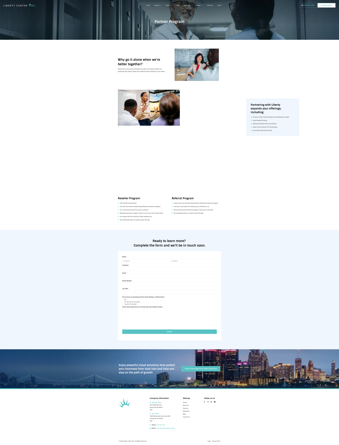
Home (148, 5)
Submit (169, 332)
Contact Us (210, 5)
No (125, 299)
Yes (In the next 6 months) (132, 302)
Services (168, 5)
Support (198, 5)
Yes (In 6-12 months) (130, 304)
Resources (187, 5)
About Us (157, 5)
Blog (178, 5)
